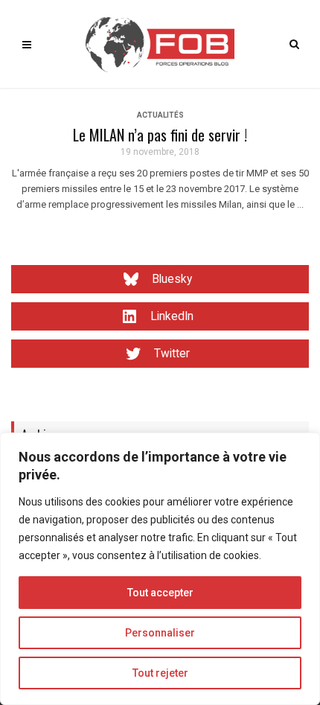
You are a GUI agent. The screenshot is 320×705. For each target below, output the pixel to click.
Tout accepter (160, 593)
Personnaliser (160, 633)
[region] (160, 569)
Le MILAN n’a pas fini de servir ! (160, 134)
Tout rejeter (160, 673)
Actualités (160, 115)
